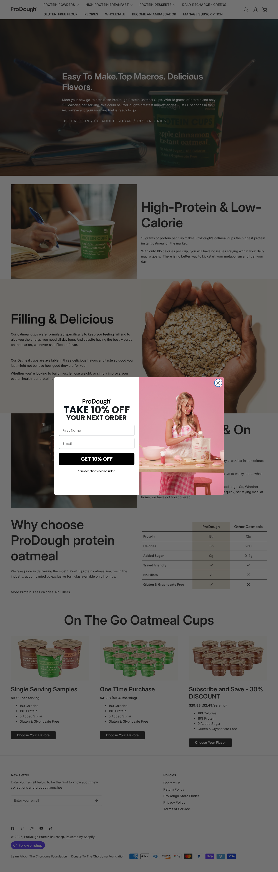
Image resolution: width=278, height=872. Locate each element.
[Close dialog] (218, 383)
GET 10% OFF (97, 458)
